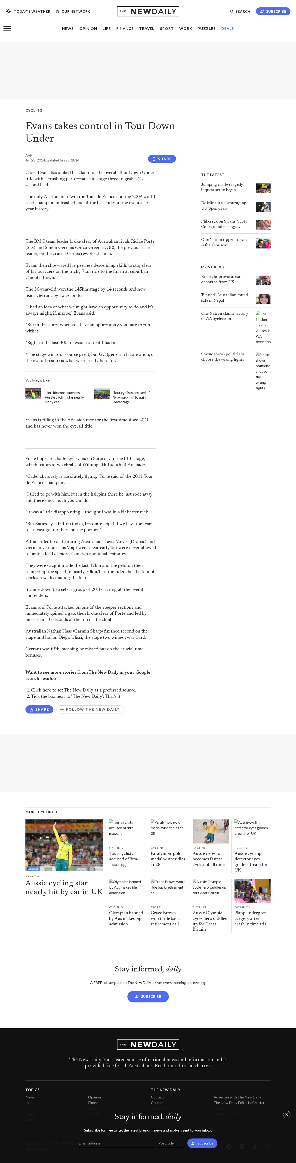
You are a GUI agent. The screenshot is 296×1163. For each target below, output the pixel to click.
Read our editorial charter (182, 1066)
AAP (28, 155)
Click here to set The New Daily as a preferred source (83, 690)
